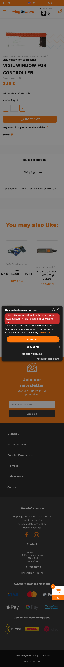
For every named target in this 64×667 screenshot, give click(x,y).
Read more (45, 332)
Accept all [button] (33, 339)
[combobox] (53, 309)
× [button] (57, 309)
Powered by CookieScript (48, 359)
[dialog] (32, 334)
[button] (32, 354)
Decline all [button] (33, 347)
